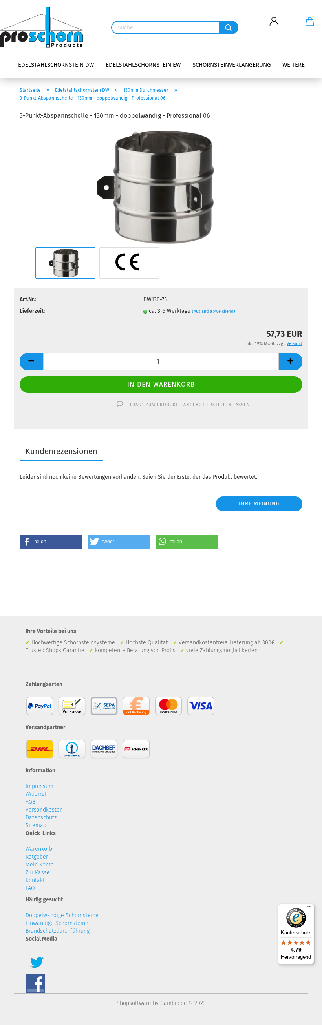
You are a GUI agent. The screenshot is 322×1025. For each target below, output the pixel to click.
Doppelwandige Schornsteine (62, 915)
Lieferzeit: (32, 311)
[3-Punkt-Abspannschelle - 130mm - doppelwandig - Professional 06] (161, 186)
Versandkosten (44, 809)
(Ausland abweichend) (213, 311)
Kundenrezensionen (61, 451)
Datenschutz (41, 817)
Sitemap (36, 825)
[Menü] (309, 908)
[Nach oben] (300, 1013)
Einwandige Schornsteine (57, 923)
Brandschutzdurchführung (58, 931)
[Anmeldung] (274, 15)
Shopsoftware (134, 1003)
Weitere (293, 64)
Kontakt (35, 880)
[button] (51, 542)
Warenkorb (39, 849)
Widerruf (36, 794)
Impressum (39, 786)
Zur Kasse (38, 872)
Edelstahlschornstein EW (143, 64)
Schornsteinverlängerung (231, 64)
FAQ (30, 888)
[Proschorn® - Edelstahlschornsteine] (44, 27)
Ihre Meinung (259, 503)
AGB (30, 802)
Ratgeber (37, 857)
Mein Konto (40, 864)
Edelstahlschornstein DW (56, 64)
